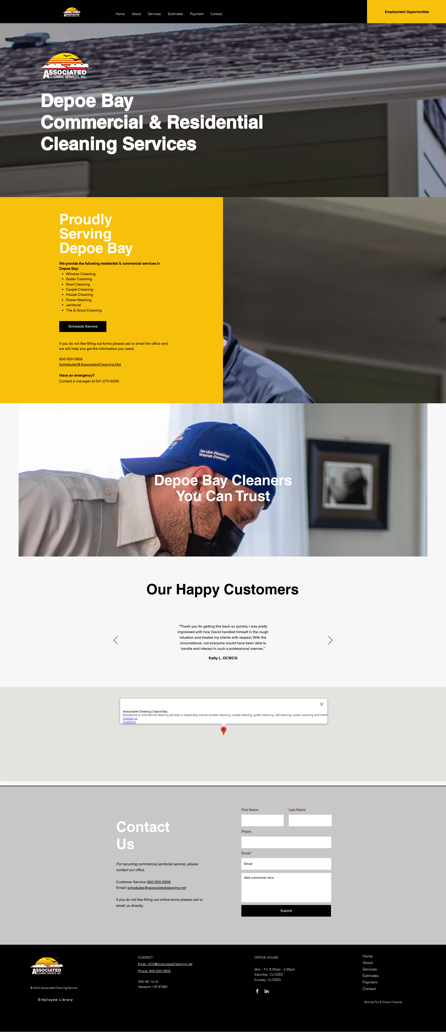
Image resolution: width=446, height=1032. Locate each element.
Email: (121, 888)
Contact (369, 988)
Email (245, 853)
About (368, 962)
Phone (246, 831)
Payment (370, 982)
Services (370, 969)
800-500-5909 (159, 882)
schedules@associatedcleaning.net (156, 888)
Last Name (297, 809)
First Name (249, 809)
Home (368, 956)
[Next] (330, 640)
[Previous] (116, 640)
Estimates (371, 975)
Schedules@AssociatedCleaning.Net (90, 364)
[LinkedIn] (266, 991)
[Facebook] (257, 991)
